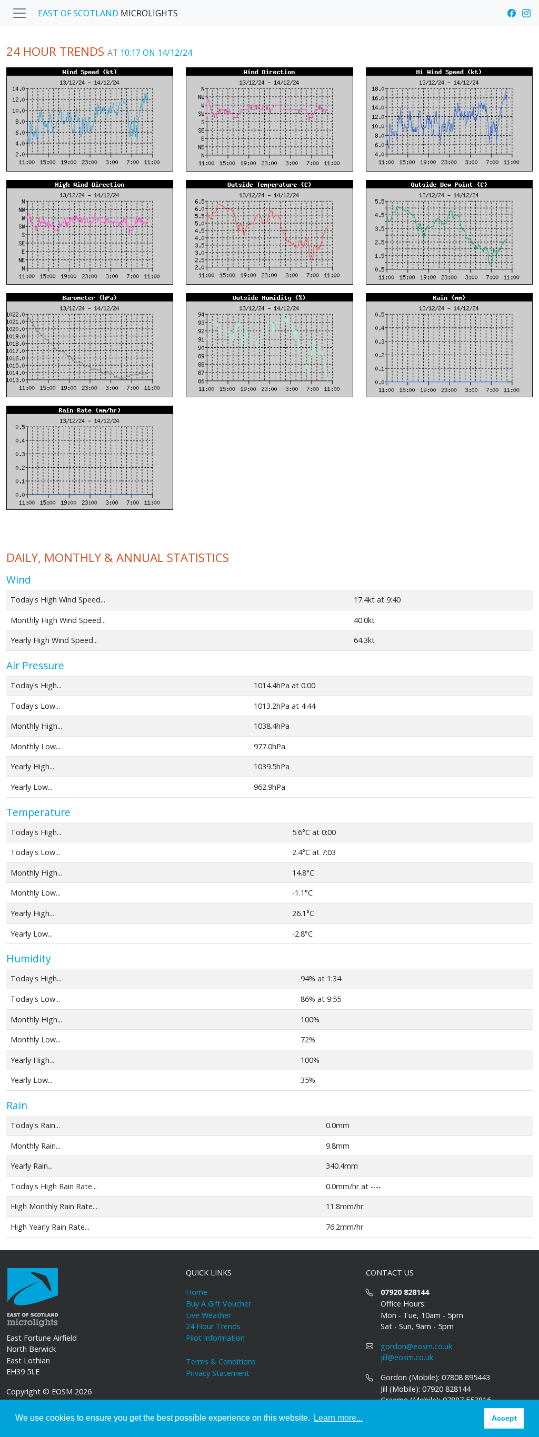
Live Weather (208, 1315)
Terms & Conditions (221, 1361)
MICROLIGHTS (108, 13)
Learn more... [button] (338, 1417)
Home (196, 1292)
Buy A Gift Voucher (218, 1304)
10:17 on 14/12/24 (156, 52)
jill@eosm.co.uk (407, 1357)
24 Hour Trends (213, 1326)
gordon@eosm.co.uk (416, 1346)
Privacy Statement (217, 1373)
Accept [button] (504, 1418)
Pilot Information (215, 1338)
